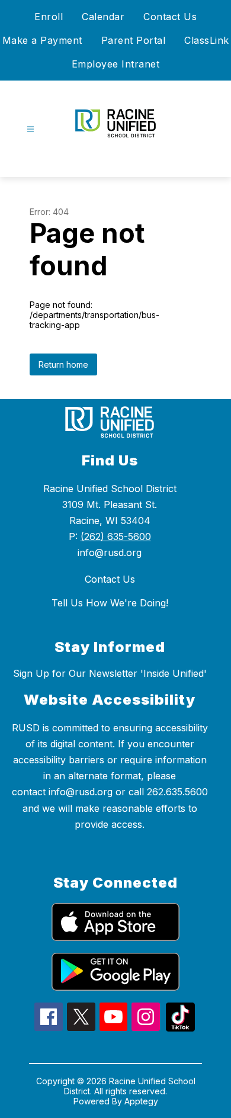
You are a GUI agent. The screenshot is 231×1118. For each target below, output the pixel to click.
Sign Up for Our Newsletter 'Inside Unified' (110, 673)
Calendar (103, 17)
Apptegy (141, 1101)
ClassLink (206, 40)
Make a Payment (42, 40)
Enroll (48, 17)
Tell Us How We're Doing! (110, 603)
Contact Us (170, 17)
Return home (63, 364)
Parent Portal (133, 40)
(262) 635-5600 (116, 536)
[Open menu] (30, 129)
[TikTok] (180, 1028)
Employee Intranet (116, 64)
